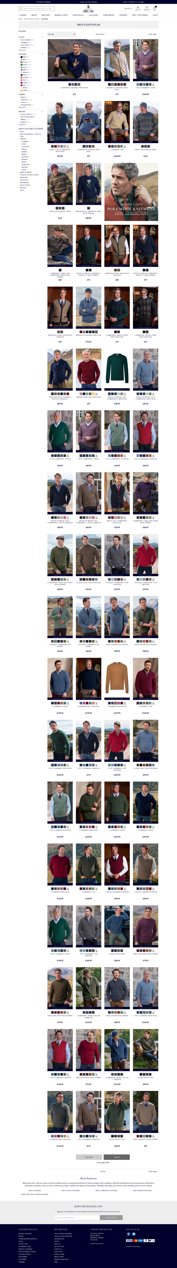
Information (60, 1229)
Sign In (138, 10)
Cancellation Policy (24, 1246)
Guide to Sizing (59, 1254)
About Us (57, 1244)
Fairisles (25, 47)
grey (26, 67)
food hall (78, 15)
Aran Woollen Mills (28, 117)
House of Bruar (28, 114)
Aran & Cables (27, 40)
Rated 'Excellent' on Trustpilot (133, 2)
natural (27, 72)
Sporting (24, 167)
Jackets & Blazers (26, 172)
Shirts (22, 131)
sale (155, 15)
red (26, 85)
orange (27, 77)
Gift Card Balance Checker (27, 1251)
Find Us (56, 1241)
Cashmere (26, 100)
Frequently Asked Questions (27, 1239)
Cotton (25, 102)
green (27, 64)
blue (26, 59)
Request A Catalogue (25, 1249)
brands (46, 15)
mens (34, 15)
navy (27, 75)
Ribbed (24, 154)
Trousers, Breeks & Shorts (29, 175)
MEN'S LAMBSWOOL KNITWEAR (106, 1190)
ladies (22, 15)
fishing (123, 15)
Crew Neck (25, 146)
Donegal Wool (27, 105)
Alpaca (24, 97)
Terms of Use (23, 1244)
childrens (108, 15)
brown (27, 62)
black (26, 57)
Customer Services (27, 1229)
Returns (21, 1236)
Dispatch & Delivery (25, 1234)
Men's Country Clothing (31, 128)
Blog (55, 1262)
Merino (24, 162)
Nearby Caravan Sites (61, 1259)
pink (26, 80)
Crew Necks (27, 45)
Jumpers (24, 152)
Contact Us (58, 1249)
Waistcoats (24, 177)
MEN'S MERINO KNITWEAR (142, 1190)
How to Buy (58, 1251)
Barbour (25, 122)
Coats (22, 190)
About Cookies (59, 1257)
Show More (89, 1157)
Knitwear (23, 139)
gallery (93, 15)
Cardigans (26, 42)
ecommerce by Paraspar (133, 1246)
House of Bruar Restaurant (63, 1236)
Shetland (25, 159)
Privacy (20, 1241)
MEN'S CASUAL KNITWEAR (71, 1190)
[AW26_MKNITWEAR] (131, 192)
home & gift (61, 15)
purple (27, 82)
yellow (27, 90)
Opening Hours (59, 1239)
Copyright (21, 1262)
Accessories (24, 180)
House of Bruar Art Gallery (63, 1234)
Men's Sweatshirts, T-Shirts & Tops (30, 135)
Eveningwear (24, 182)
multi (26, 70)
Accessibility (22, 1259)
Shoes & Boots (25, 185)
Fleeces (24, 149)
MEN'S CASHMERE (35, 1190)
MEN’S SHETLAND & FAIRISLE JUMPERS (34, 1194)
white (26, 88)
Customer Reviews (24, 1254)
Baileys (25, 119)
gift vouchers (140, 15)
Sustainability (22, 1257)
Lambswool (26, 164)
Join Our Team (59, 1246)
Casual (24, 170)
